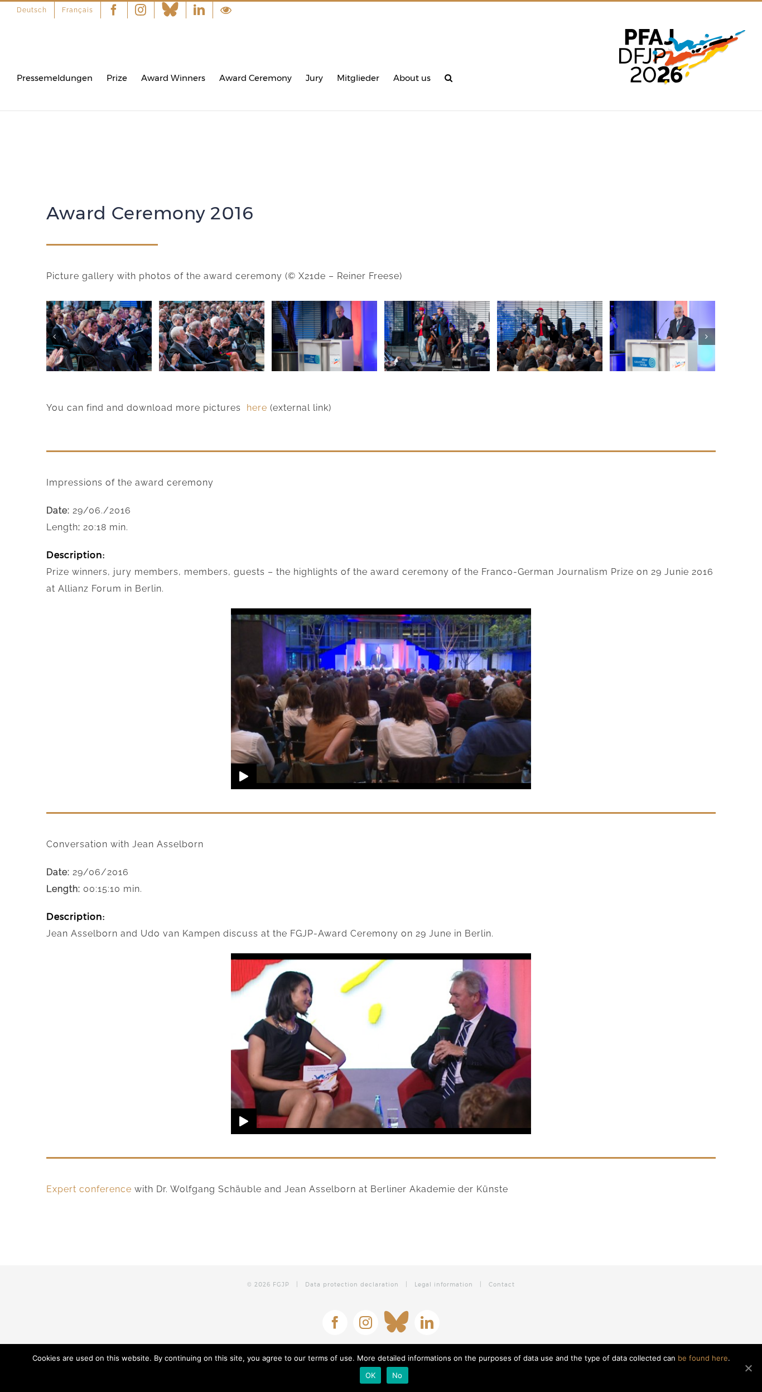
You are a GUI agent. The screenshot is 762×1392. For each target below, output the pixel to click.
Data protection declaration (352, 1284)
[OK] (748, 1368)
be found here (703, 1357)
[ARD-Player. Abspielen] (244, 776)
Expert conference (89, 1189)
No (397, 1375)
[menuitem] (35, 10)
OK (370, 1375)
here (257, 407)
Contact (502, 1284)
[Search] (448, 78)
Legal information (443, 1284)
